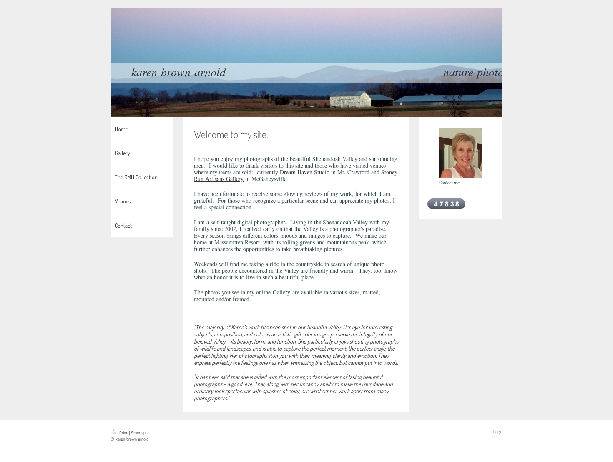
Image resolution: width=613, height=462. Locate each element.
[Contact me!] (460, 153)
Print (123, 433)
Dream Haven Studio (304, 172)
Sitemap (138, 433)
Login (497, 431)
